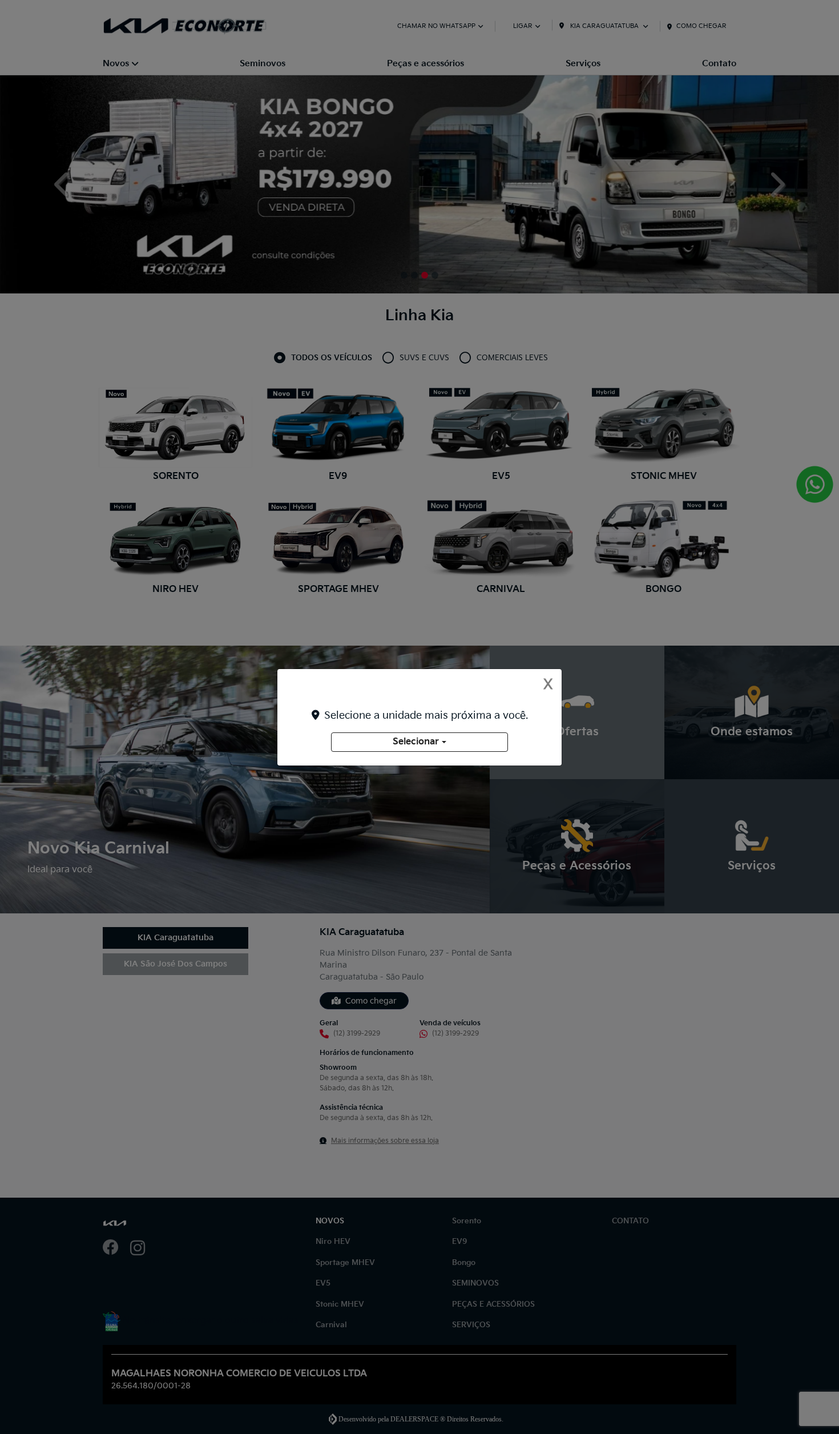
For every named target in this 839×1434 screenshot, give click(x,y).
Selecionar (416, 741)
